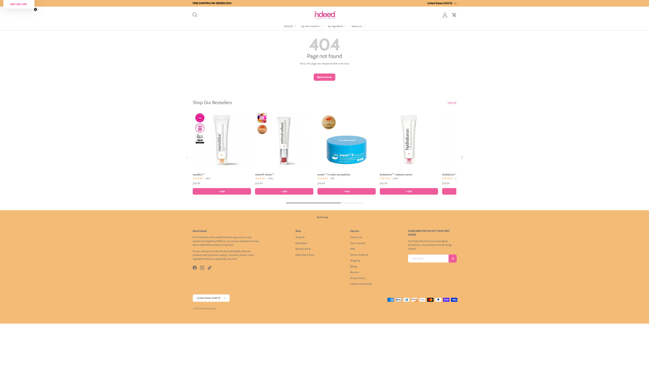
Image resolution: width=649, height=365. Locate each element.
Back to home (324, 77)
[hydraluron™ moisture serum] (409, 140)
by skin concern (310, 26)
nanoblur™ (199, 174)
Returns (354, 272)
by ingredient (335, 26)
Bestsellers (301, 243)
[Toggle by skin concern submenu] (322, 26)
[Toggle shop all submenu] (295, 26)
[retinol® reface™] (284, 140)
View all (452, 102)
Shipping (355, 260)
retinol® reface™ (264, 174)
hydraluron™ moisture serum (396, 174)
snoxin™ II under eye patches (333, 174)
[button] (454, 15)
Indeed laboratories (208, 308)
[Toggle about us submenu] (364, 26)
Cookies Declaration (361, 283)
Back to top (323, 217)
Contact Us (356, 237)
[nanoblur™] (222, 140)
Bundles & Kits (303, 248)
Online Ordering (359, 254)
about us (357, 26)
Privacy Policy (358, 278)
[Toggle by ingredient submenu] (345, 26)
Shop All (300, 237)
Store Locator (357, 243)
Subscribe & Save (305, 254)
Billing (353, 266)
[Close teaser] (35, 9)
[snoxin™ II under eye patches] (346, 140)
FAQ (352, 248)
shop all (288, 26)
